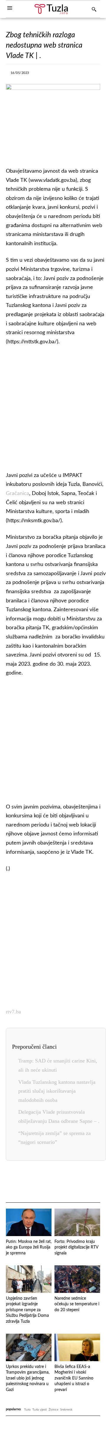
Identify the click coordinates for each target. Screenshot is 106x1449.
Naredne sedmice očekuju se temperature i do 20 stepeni (76, 1304)
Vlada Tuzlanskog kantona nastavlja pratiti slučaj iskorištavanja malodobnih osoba (56, 1091)
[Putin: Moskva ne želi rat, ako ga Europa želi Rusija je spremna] (29, 1222)
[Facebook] (39, 74)
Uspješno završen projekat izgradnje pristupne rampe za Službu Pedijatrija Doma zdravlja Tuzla (27, 1310)
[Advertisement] (53, 407)
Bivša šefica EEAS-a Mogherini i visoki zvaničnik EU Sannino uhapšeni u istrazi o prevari (73, 1378)
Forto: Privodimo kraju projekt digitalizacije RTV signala (76, 1247)
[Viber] (66, 74)
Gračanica (17, 493)
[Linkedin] (66, 1182)
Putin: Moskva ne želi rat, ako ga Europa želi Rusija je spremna (29, 1247)
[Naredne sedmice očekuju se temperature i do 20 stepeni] (77, 1279)
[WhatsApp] (80, 74)
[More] (94, 74)
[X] (53, 74)
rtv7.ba (13, 1012)
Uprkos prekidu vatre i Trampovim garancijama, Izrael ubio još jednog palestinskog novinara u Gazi (27, 1378)
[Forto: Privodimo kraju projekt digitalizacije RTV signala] (77, 1222)
